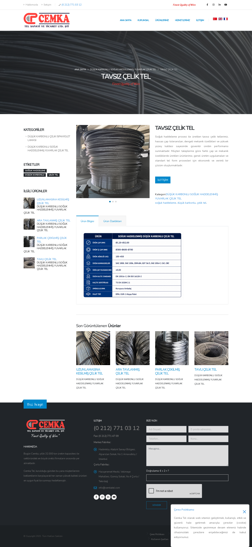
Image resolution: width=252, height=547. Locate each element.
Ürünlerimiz (162, 20)
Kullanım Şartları (159, 539)
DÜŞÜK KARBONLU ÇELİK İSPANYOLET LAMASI (49, 138)
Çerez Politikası (156, 534)
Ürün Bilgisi (87, 221)
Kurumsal (143, 20)
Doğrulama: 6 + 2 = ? (157, 471)
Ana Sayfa (126, 20)
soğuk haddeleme (165, 203)
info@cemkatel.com (109, 487)
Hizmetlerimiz (182, 20)
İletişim (47, 4)
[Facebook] (207, 4)
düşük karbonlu (186, 203)
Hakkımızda (31, 4)
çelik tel (201, 203)
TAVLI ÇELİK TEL (47, 259)
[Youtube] (225, 4)
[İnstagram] (213, 4)
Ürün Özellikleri (112, 221)
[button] (109, 201)
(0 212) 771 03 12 (71, 4)
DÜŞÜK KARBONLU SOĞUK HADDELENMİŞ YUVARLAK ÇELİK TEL (123, 69)
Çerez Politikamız (184, 509)
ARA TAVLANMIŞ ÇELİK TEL (53, 220)
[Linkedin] (219, 4)
